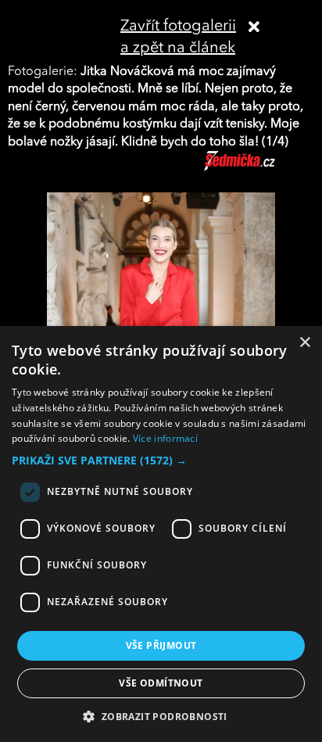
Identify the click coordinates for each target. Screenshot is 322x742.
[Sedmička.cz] (259, 168)
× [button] (304, 343)
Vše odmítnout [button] (160, 683)
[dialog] (161, 534)
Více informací (165, 438)
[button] (161, 460)
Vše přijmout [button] (161, 645)
